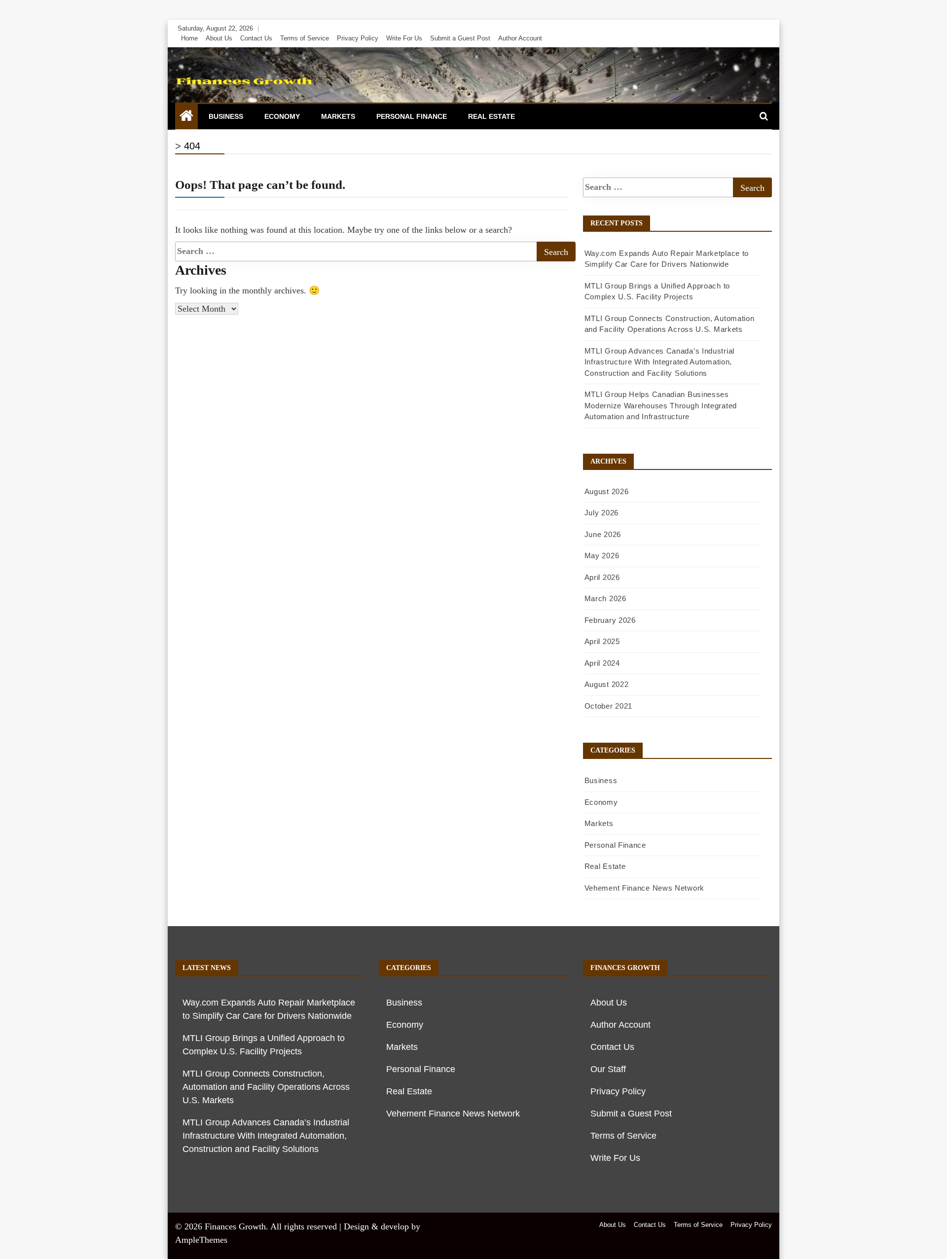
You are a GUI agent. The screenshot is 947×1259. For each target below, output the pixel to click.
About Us (219, 38)
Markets (338, 116)
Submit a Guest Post (460, 38)
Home (189, 38)
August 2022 (606, 684)
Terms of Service (304, 38)
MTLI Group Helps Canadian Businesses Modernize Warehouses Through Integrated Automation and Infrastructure (660, 405)
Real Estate (491, 116)
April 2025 (602, 641)
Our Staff (608, 1069)
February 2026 (610, 620)
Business (226, 116)
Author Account (520, 38)
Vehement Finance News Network (644, 888)
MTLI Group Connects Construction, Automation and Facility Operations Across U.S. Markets (266, 1087)
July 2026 (601, 512)
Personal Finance (411, 116)
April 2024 (602, 663)
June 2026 (602, 534)
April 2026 (602, 577)
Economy (282, 116)
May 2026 (601, 555)
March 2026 (605, 598)
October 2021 (608, 706)
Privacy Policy (357, 38)
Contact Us (256, 38)
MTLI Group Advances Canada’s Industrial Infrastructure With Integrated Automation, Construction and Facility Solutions (659, 362)
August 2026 (606, 491)
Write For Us (404, 38)
